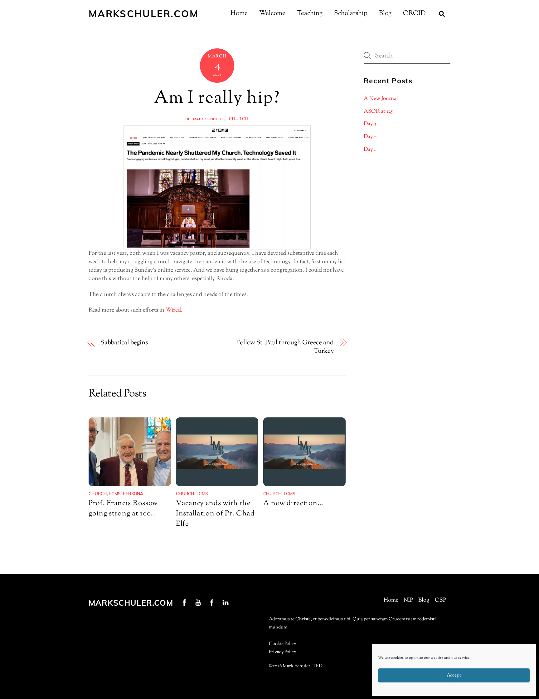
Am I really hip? (217, 98)
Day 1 (370, 149)
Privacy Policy (282, 652)
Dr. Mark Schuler (204, 119)
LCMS (114, 493)
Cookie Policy (282, 644)
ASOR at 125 (378, 111)
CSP (440, 600)
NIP (408, 600)
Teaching (310, 13)
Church (239, 118)
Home (239, 13)
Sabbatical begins (124, 343)
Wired (173, 310)
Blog (385, 13)
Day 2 (370, 136)
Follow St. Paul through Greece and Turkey (284, 347)
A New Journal (381, 98)
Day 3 (370, 124)
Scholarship (350, 13)
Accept (454, 675)
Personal (134, 493)
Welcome (272, 13)
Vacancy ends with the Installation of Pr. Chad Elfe (215, 513)
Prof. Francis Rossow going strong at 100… (123, 508)
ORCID (414, 13)
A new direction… (293, 503)
